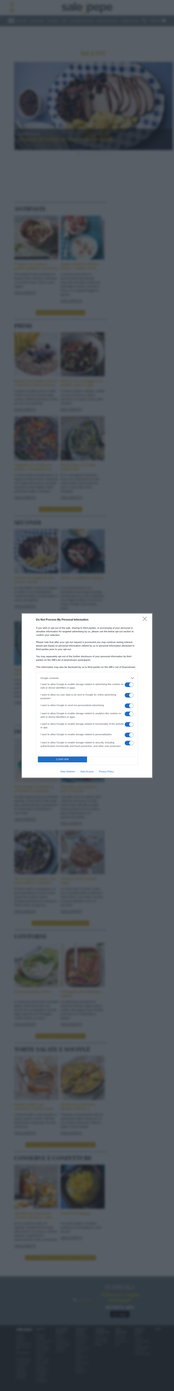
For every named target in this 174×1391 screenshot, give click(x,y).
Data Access (87, 771)
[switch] (129, 684)
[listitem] (87, 678)
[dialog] (87, 695)
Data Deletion (67, 771)
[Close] (146, 620)
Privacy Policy (106, 771)
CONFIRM (62, 759)
